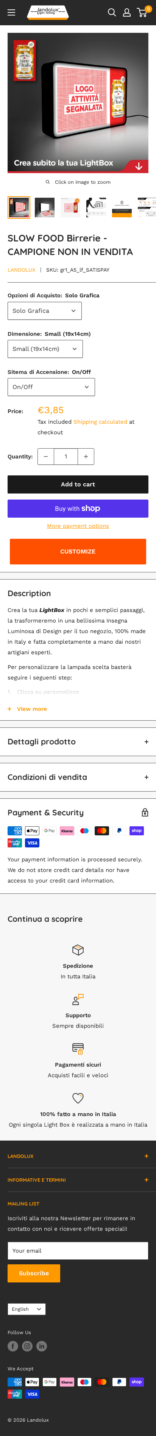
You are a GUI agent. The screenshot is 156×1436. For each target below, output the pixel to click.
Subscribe (34, 1273)
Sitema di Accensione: (49, 372)
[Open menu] (11, 12)
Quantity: (20, 456)
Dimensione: (49, 334)
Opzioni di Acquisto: (54, 295)
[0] (142, 12)
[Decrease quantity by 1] (46, 456)
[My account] (127, 12)
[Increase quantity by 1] (86, 456)
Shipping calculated (100, 421)
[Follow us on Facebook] (13, 1346)
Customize (77, 551)
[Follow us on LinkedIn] (41, 1346)
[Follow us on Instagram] (27, 1346)
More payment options (78, 526)
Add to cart (78, 484)
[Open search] (112, 12)
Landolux (21, 270)
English (20, 1309)
